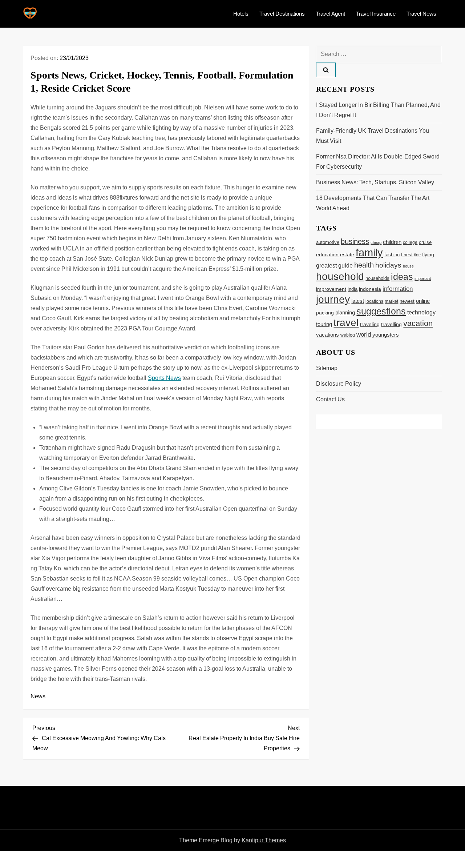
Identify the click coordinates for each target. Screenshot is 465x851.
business (355, 241)
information (398, 288)
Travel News (421, 14)
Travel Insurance (376, 14)
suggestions (381, 311)
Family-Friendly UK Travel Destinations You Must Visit (372, 136)
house (408, 266)
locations (374, 301)
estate (347, 254)
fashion (392, 254)
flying (428, 254)
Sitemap (326, 368)
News (38, 696)
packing (325, 313)
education (327, 254)
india (352, 289)
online (423, 301)
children (392, 242)
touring (324, 324)
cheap (376, 242)
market (391, 301)
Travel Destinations (282, 14)
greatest (326, 265)
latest (357, 301)
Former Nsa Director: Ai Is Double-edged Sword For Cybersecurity (378, 161)
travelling (391, 324)
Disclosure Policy (338, 384)
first (417, 255)
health (364, 265)
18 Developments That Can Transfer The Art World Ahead (372, 203)
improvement (331, 289)
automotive (327, 242)
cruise (425, 242)
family (369, 252)
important (423, 278)
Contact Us (330, 399)
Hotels (240, 14)
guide (345, 265)
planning (345, 312)
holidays (388, 265)
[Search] (326, 70)
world (363, 334)
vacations (327, 335)
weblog (347, 335)
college (410, 242)
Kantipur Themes (264, 840)
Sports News (164, 378)
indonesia (370, 289)
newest (407, 301)
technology (421, 312)
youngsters (385, 335)
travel (346, 322)
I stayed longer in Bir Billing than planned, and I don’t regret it (378, 110)
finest (407, 254)
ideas (402, 277)
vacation (418, 323)
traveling (370, 324)
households (377, 278)
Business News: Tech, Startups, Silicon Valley (375, 182)
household (340, 276)
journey (333, 299)
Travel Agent (330, 14)
